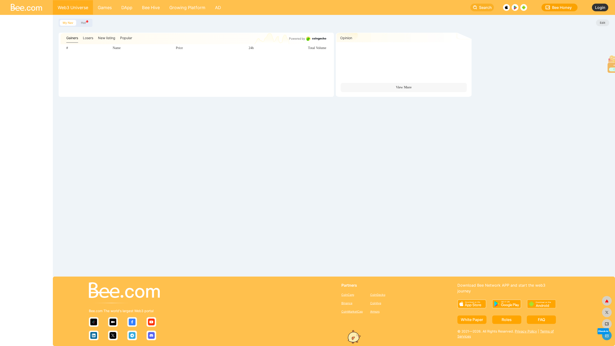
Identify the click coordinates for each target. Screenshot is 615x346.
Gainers (72, 38)
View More (404, 87)
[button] (603, 331)
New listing (106, 38)
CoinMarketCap (352, 311)
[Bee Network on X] (607, 312)
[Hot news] (607, 301)
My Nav (68, 23)
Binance (346, 303)
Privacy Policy (526, 331)
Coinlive (375, 303)
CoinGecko (377, 295)
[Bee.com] (124, 290)
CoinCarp (347, 295)
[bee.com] (607, 324)
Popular (126, 38)
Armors (375, 311)
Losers (88, 38)
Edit (602, 23)
